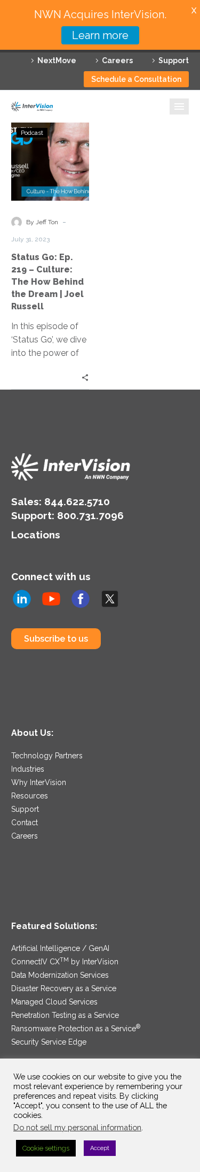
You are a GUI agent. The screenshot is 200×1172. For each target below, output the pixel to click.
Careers (117, 60)
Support (173, 60)
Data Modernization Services (60, 975)
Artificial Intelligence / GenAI (60, 948)
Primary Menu (179, 106)
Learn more (100, 35)
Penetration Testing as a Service (65, 1015)
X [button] (193, 10)
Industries (27, 769)
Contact (24, 822)
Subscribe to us (56, 639)
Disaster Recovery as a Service (63, 988)
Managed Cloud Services (54, 1002)
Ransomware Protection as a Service (75, 1028)
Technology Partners (47, 755)
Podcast (32, 132)
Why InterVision (38, 782)
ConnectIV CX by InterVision (64, 961)
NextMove (56, 60)
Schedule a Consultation (136, 79)
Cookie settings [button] (45, 1148)
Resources (29, 796)
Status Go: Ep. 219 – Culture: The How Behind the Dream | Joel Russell (47, 281)
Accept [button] (99, 1148)
